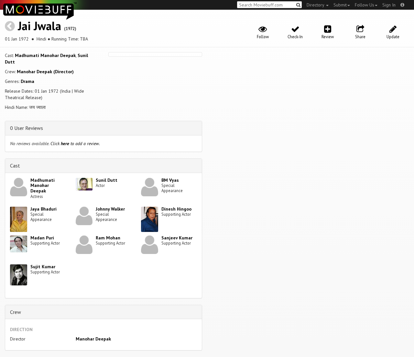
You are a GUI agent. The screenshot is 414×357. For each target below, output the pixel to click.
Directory (316, 5)
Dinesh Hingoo (176, 209)
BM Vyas (170, 180)
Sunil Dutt (106, 180)
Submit (340, 5)
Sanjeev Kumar (176, 238)
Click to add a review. (75, 143)
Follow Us (364, 5)
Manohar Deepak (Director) (45, 72)
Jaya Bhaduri (43, 209)
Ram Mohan (108, 238)
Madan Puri (42, 238)
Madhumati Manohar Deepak (45, 55)
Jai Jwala (39, 25)
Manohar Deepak (93, 339)
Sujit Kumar (42, 267)
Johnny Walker (110, 209)
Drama (27, 81)
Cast (15, 165)
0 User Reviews (26, 128)
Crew (15, 312)
